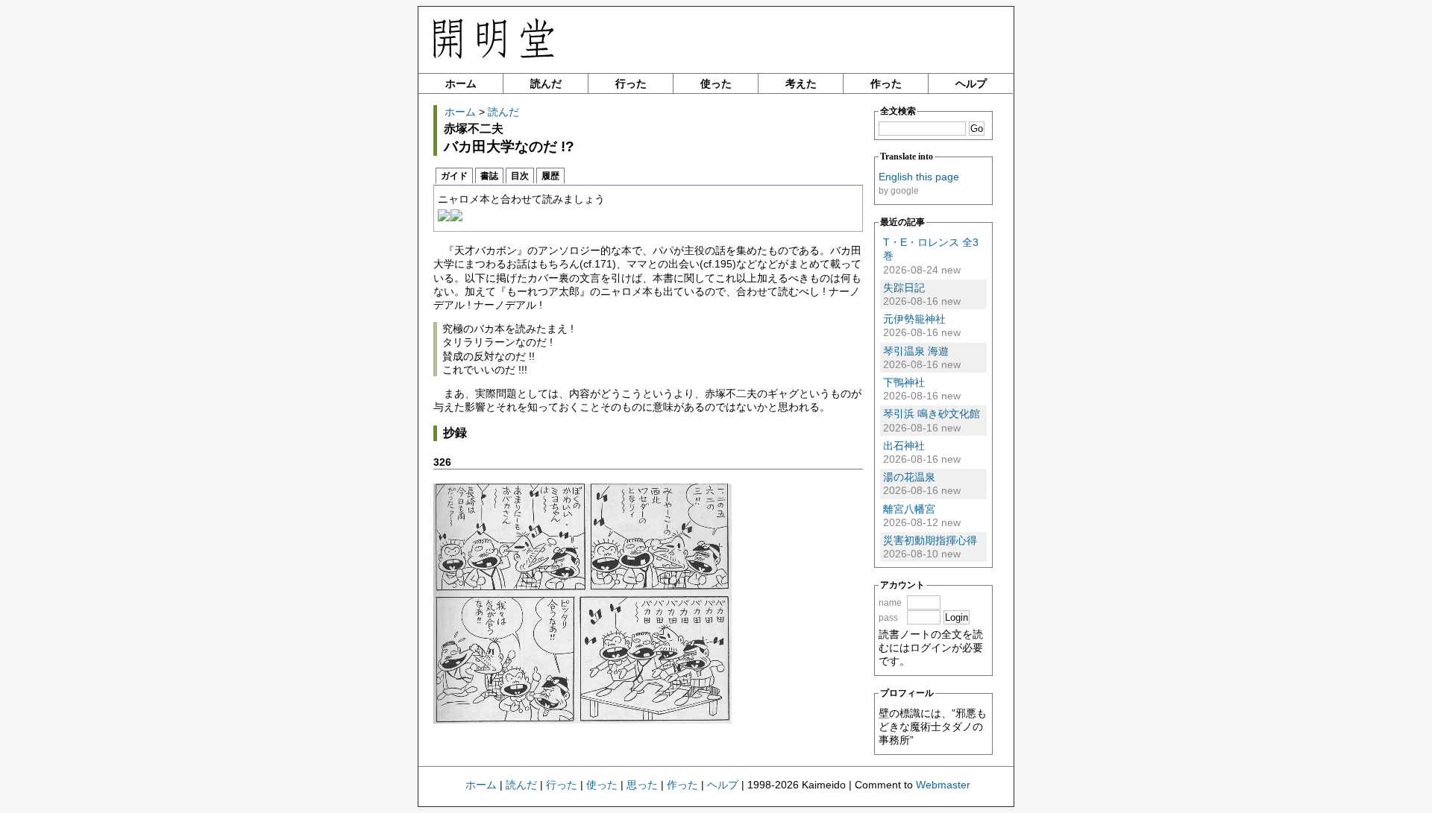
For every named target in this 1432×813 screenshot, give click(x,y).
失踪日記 (904, 288)
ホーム (461, 83)
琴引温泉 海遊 (916, 351)
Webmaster (943, 785)
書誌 (489, 176)
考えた (801, 83)
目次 (520, 176)
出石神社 (904, 446)
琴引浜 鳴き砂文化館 (931, 414)
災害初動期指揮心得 (930, 540)
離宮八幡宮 (909, 509)
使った (716, 83)
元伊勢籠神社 (914, 319)
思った (642, 785)
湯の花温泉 (909, 477)
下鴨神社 (904, 382)
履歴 (550, 176)
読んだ (546, 83)
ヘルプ (971, 83)
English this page (919, 177)
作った (886, 83)
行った (631, 83)
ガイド (454, 176)
